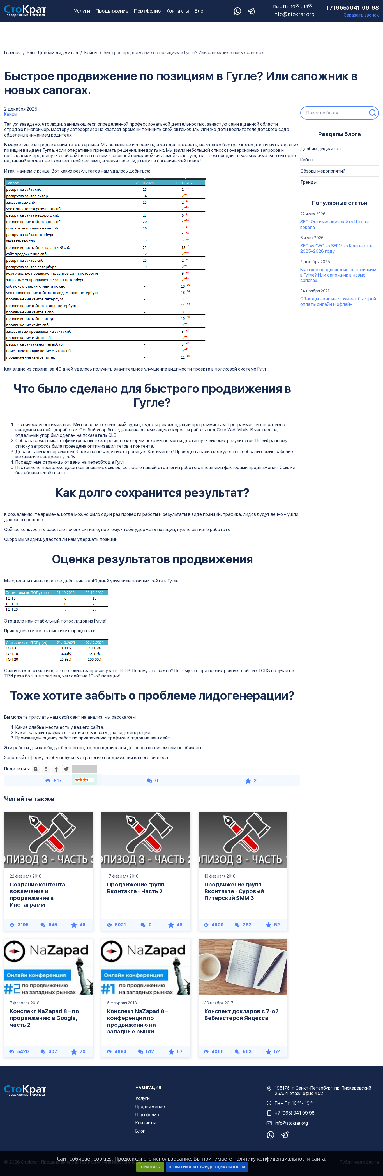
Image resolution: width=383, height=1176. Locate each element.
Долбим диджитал (320, 148)
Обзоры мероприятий (322, 171)
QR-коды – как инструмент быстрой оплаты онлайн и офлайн (338, 301)
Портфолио (147, 11)
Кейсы (10, 114)
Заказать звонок (361, 15)
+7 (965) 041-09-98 (352, 7)
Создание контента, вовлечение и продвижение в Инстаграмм (38, 894)
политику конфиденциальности (271, 1158)
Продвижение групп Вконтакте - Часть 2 (135, 888)
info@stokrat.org (294, 14)
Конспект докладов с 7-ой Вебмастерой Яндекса (241, 1014)
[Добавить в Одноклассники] (46, 769)
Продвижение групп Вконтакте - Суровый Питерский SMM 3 (234, 891)
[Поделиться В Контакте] (36, 769)
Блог (200, 11)
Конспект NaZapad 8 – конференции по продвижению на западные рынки (137, 1021)
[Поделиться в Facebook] (56, 769)
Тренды (308, 182)
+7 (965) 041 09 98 (295, 1113)
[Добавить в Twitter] (66, 769)
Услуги (82, 11)
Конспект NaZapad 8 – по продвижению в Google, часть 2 (44, 1018)
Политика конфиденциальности (207, 1167)
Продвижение (112, 11)
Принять (150, 1167)
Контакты (177, 11)
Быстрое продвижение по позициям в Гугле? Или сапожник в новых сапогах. (338, 275)
